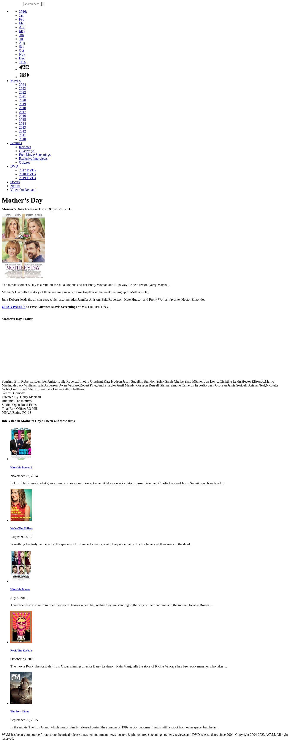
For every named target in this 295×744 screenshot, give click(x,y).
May (22, 31)
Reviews (25, 147)
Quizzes (24, 162)
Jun (21, 35)
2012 (22, 131)
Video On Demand (23, 190)
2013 (22, 127)
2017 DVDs (27, 170)
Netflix (15, 186)
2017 (22, 112)
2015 (22, 119)
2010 (22, 139)
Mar (22, 23)
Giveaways (26, 151)
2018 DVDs (27, 174)
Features (16, 143)
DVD (14, 166)
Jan (21, 15)
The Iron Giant (19, 711)
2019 (22, 104)
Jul (21, 39)
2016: (23, 11)
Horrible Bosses (20, 589)
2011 (22, 135)
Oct (21, 50)
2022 (22, 92)
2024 (22, 84)
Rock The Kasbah (21, 650)
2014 (22, 123)
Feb (21, 19)
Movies (15, 81)
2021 (22, 96)
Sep (21, 46)
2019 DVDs (27, 178)
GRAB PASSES (13, 307)
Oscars (15, 182)
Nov (22, 54)
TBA (22, 62)
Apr (21, 27)
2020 (22, 100)
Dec (22, 58)
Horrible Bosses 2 (21, 467)
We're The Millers (21, 528)
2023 (22, 88)
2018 (22, 108)
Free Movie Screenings (35, 154)
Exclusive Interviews (33, 158)
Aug (22, 43)
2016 (22, 116)
